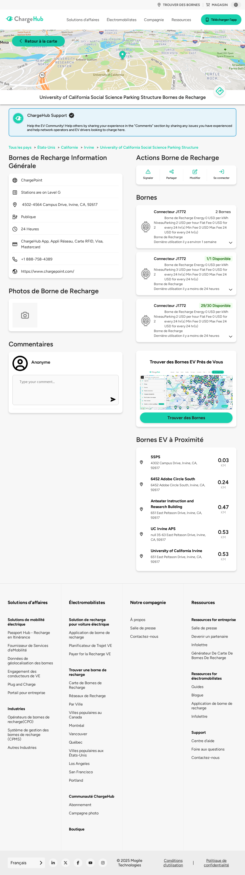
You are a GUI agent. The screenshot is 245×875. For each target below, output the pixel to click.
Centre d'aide (202, 741)
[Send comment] (113, 399)
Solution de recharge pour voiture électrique (89, 622)
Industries (16, 708)
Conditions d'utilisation (173, 862)
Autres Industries (22, 747)
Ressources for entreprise (213, 619)
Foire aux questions (207, 749)
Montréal (76, 725)
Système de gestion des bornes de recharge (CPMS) (28, 734)
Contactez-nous (144, 636)
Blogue (197, 695)
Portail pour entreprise (26, 692)
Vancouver (78, 734)
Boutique (76, 829)
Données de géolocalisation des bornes (30, 660)
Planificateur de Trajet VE (90, 645)
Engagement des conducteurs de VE (24, 673)
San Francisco (81, 772)
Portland (76, 780)
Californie (69, 147)
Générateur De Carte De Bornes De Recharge (212, 655)
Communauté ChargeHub (91, 796)
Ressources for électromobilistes (206, 676)
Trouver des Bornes (186, 417)
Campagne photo (84, 813)
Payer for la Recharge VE (90, 654)
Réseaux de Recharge (87, 696)
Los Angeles (79, 763)
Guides (197, 686)
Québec (76, 742)
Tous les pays (20, 147)
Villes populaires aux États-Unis (86, 752)
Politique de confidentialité (216, 862)
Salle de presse (143, 628)
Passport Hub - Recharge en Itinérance (29, 634)
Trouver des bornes (181, 5)
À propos (137, 619)
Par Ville (76, 704)
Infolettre (199, 645)
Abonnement (80, 804)
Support (198, 732)
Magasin (220, 5)
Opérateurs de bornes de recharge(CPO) (29, 719)
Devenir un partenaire (209, 636)
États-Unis (46, 147)
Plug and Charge (22, 684)
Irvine (89, 147)
